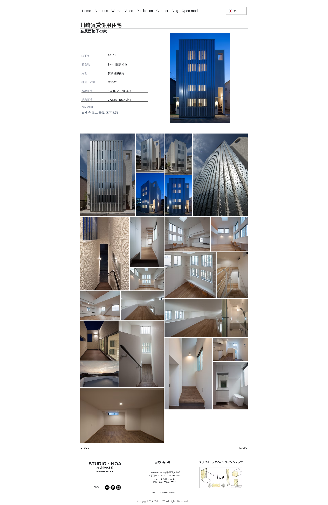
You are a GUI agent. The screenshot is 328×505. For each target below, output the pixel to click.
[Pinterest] (113, 487)
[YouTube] (107, 487)
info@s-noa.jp (168, 479)
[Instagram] (118, 487)
